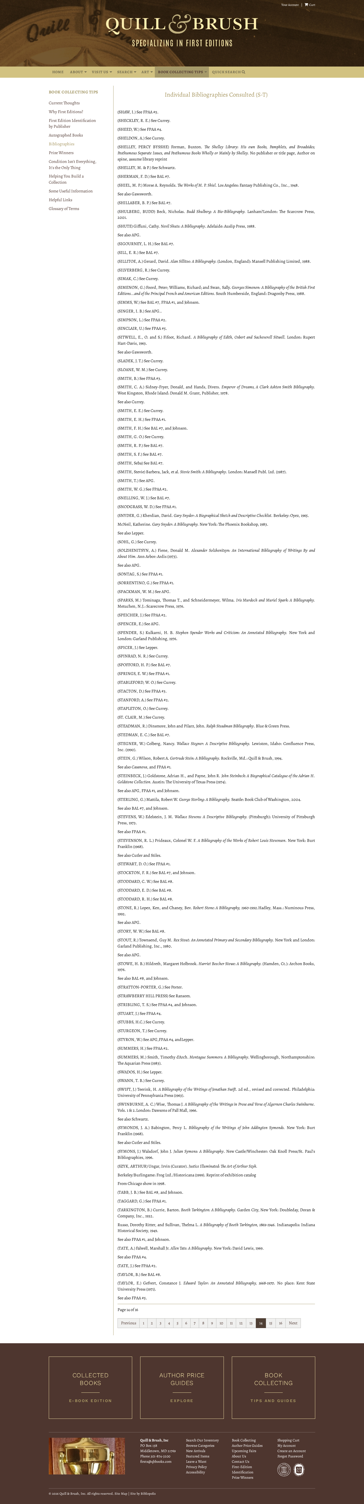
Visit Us (100, 72)
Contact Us (240, 1461)
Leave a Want (196, 1461)
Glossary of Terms (64, 209)
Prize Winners (61, 153)
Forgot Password (290, 1456)
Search (125, 72)
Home (58, 72)
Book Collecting (244, 1440)
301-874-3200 (160, 1456)
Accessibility (195, 1472)
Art (145, 72)
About (76, 72)
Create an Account (291, 1450)
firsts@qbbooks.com (156, 1461)
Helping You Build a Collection (66, 179)
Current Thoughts (64, 103)
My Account (286, 1445)
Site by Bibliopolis (143, 1493)
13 (251, 1323)
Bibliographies (61, 144)
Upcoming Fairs (244, 1450)
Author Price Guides (247, 1445)
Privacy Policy (196, 1466)
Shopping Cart (288, 1440)
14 (260, 1323)
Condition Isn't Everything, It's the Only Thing (72, 165)
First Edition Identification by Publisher (72, 124)
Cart (312, 5)
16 (280, 1323)
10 (221, 1323)
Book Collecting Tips (180, 72)
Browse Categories (200, 1445)
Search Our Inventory (202, 1440)
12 (241, 1323)
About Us (239, 1456)
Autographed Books (66, 135)
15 (270, 1323)
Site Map (121, 1493)
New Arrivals (195, 1450)
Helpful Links (60, 200)
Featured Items (197, 1456)
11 (231, 1323)
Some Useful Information (71, 191)
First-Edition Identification (242, 1469)
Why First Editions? (66, 112)
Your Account (290, 5)
